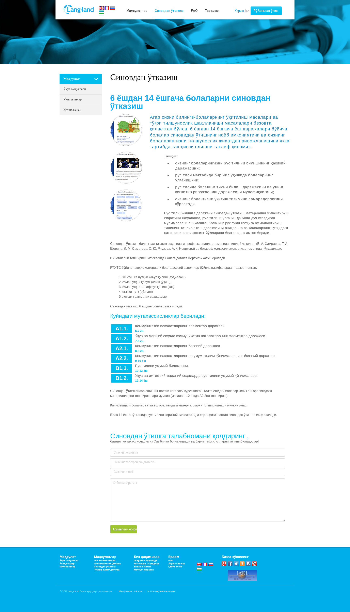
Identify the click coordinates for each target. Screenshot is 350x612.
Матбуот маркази (144, 569)
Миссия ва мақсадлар (146, 563)
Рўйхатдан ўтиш (266, 10)
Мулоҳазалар (72, 109)
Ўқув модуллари (74, 89)
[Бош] (79, 9)
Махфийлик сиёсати (130, 591)
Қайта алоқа (175, 566)
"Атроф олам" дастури (107, 569)
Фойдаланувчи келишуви (161, 591)
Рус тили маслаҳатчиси (107, 563)
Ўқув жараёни (176, 563)
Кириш (239, 10)
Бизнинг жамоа (143, 566)
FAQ (170, 560)
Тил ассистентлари (104, 560)
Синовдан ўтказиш (105, 566)
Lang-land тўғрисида (145, 560)
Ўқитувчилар (72, 99)
